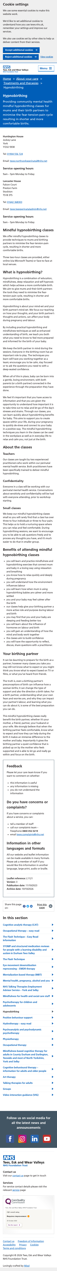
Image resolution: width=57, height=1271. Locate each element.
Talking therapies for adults (18, 1082)
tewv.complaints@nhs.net (30, 834)
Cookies (34, 1244)
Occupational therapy (14, 1045)
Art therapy (9, 1076)
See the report (13, 1225)
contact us (17, 1175)
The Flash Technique (14, 959)
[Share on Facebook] (24, 906)
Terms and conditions (14, 1248)
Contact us (8, 1241)
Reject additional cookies (18, 56)
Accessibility (9, 1244)
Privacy (23, 1244)
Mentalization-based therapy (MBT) (22, 974)
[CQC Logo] (15, 1204)
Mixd (27, 1265)
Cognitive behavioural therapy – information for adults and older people (24, 1069)
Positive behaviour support (17, 1017)
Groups (7, 1088)
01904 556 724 (15, 153)
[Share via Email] (31, 906)
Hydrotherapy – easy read (17, 1023)
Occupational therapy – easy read (21, 930)
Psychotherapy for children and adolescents (20, 1004)
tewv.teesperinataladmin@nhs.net (28, 209)
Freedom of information (31, 1241)
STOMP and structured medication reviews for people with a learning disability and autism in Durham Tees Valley (26, 950)
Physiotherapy (11, 1039)
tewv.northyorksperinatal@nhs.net (28, 160)
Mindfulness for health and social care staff (26, 996)
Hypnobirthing (11, 1011)
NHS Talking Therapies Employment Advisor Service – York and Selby (22, 988)
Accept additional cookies (19, 49)
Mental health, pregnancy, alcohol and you (26, 980)
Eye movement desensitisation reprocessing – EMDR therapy (19, 967)
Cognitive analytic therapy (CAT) (20, 924)
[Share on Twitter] (27, 906)
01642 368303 (14, 202)
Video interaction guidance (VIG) (20, 1094)
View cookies (46, 56)
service (16, 1190)
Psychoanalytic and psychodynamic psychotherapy (22, 1031)
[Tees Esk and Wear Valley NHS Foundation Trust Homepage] (16, 68)
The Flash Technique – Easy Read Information (20, 938)
